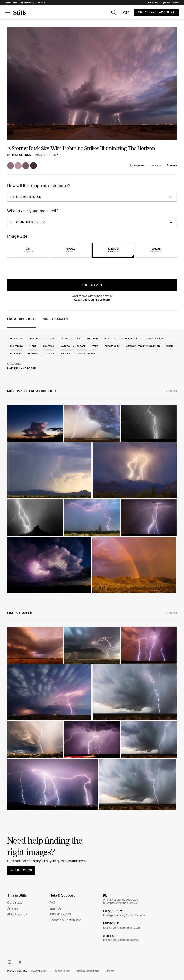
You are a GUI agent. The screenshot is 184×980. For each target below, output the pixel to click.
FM (105, 895)
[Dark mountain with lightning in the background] (35, 517)
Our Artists (14, 902)
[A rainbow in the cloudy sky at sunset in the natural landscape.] (134, 565)
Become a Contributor (65, 920)
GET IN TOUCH (21, 870)
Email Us (55, 908)
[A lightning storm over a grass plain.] (92, 423)
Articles (12, 908)
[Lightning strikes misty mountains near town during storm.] (49, 470)
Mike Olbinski (21, 155)
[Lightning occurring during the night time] (49, 692)
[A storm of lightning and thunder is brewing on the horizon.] (35, 645)
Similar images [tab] (55, 319)
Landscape (27, 368)
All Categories (17, 914)
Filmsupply (27, 3)
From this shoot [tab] (21, 319)
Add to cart (92, 285)
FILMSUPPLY (112, 911)
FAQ (52, 902)
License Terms (61, 971)
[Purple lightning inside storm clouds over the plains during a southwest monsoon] (49, 565)
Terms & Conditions (87, 971)
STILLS (108, 935)
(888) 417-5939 (171, 3)
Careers (109, 971)
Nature (12, 368)
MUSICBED (111, 923)
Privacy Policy (38, 971)
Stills (41, 3)
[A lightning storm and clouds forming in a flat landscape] (92, 645)
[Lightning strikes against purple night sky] (52, 784)
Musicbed (11, 3)
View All (171, 391)
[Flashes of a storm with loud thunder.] (149, 517)
